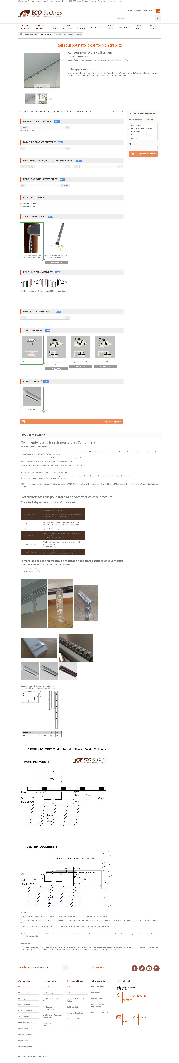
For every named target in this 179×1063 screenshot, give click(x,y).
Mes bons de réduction (100, 1012)
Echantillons (125, 27)
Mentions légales (49, 993)
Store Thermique (54, 27)
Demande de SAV (73, 1019)
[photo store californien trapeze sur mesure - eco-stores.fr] (42, 99)
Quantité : (133, 144)
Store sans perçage (39, 27)
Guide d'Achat (72, 1007)
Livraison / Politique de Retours (76, 1000)
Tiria (46, 1056)
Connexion (148, 11)
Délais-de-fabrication (75, 993)
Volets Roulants (111, 27)
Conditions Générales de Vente (52, 1000)
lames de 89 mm (28, 206)
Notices (70, 987)
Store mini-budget (139, 27)
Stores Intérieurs (25, 27)
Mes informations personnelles (98, 1005)
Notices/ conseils (153, 27)
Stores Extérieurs (81, 27)
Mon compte (98, 981)
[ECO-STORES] (40, 14)
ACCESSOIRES (23, 1017)
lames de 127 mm (29, 203)
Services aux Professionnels (48, 1024)
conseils (70, 1025)
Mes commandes (97, 986)
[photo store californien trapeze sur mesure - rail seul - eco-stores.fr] (30, 99)
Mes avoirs (95, 992)
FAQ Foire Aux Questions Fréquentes (52, 1016)
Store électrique (68, 27)
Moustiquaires (96, 27)
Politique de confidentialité (48, 1008)
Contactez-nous (133, 11)
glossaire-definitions (75, 1013)
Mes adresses (96, 998)
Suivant (50, 99)
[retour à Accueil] (21, 34)
